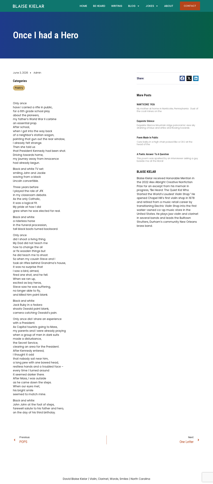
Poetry (19, 88)
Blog (132, 6)
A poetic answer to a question (153, 154)
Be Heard (99, 6)
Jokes (150, 6)
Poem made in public (147, 137)
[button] (182, 78)
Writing (116, 6)
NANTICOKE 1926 (146, 104)
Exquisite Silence (145, 121)
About (168, 6)
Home (83, 6)
